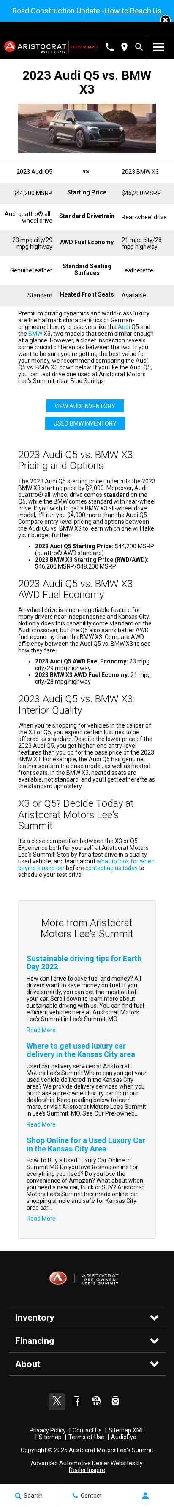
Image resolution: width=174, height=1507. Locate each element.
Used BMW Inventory (85, 423)
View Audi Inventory (84, 406)
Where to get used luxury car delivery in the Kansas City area (81, 1050)
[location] (124, 47)
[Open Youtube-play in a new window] (95, 1401)
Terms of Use (86, 1437)
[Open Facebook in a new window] (76, 1401)
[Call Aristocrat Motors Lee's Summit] (109, 47)
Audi (124, 327)
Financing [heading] (34, 1341)
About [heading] (28, 1364)
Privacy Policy (48, 1430)
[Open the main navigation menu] (158, 47)
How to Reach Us (133, 10)
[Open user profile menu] (145, 1495)
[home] (51, 46)
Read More (41, 1030)
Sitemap (50, 1437)
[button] (165, 20)
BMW (35, 333)
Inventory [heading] (34, 1318)
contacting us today (111, 868)
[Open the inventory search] (139, 47)
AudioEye (123, 1437)
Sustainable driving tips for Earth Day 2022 (84, 962)
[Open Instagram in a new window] (115, 1401)
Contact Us (87, 1430)
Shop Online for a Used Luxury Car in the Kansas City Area (86, 1144)
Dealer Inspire (87, 1470)
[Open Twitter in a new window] (57, 1401)
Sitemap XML (126, 1430)
